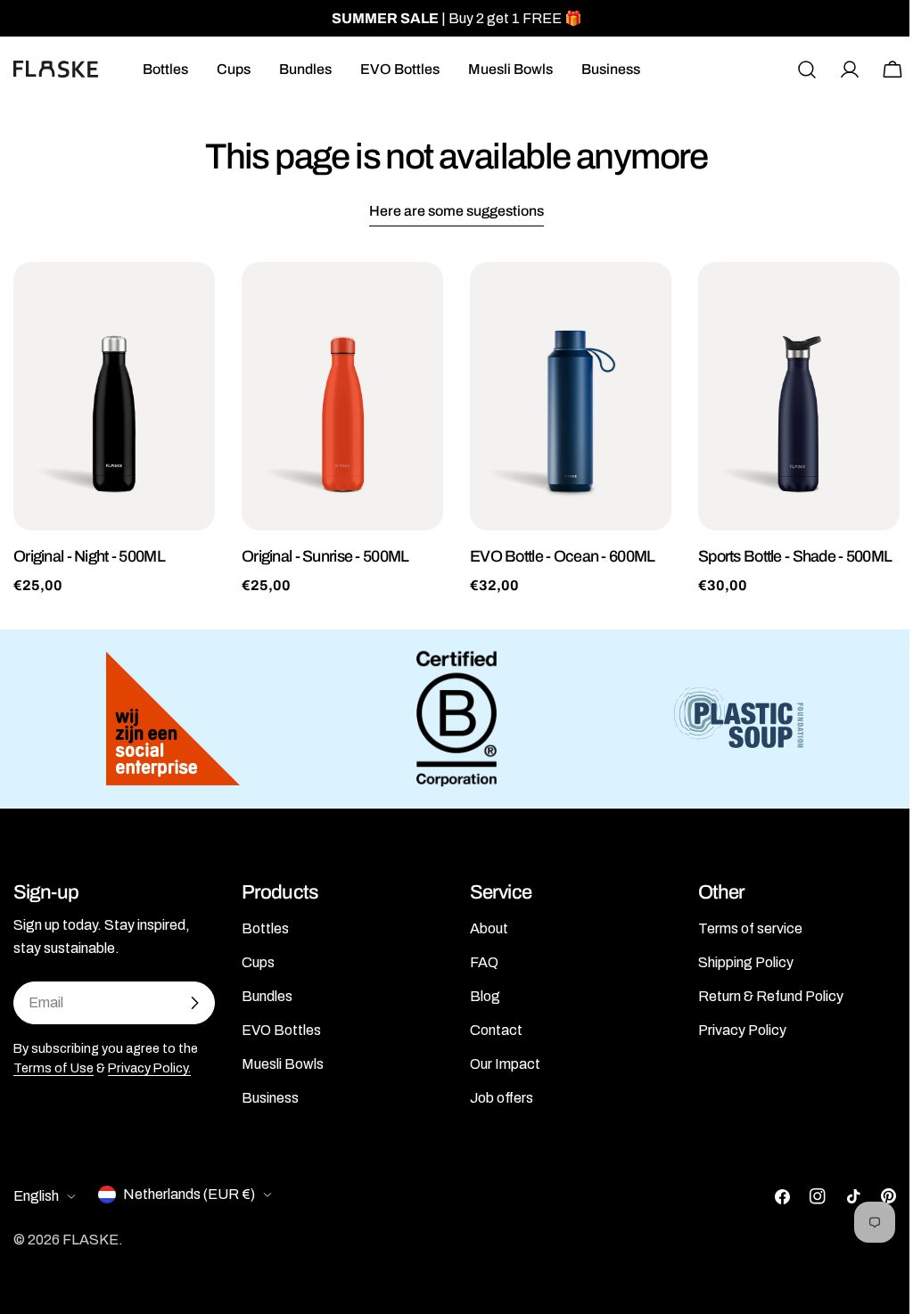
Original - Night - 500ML (89, 556)
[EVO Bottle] (570, 396)
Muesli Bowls (283, 1064)
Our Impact (505, 1064)
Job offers (501, 1097)
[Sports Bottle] (799, 396)
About (489, 928)
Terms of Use (53, 1068)
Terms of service (750, 928)
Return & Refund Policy (770, 996)
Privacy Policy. (149, 1068)
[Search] (807, 69)
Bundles (267, 996)
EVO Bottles (281, 1030)
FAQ (484, 962)
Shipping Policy (746, 962)
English (36, 1195)
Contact (496, 1030)
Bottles (265, 928)
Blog (485, 996)
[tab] (456, 213)
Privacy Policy (742, 1030)
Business (270, 1097)
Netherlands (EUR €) (189, 1194)
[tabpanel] (456, 429)
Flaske (90, 1239)
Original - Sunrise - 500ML (325, 556)
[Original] (114, 396)
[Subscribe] (194, 1003)
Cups (258, 962)
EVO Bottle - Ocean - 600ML (562, 556)
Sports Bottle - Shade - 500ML (795, 556)
